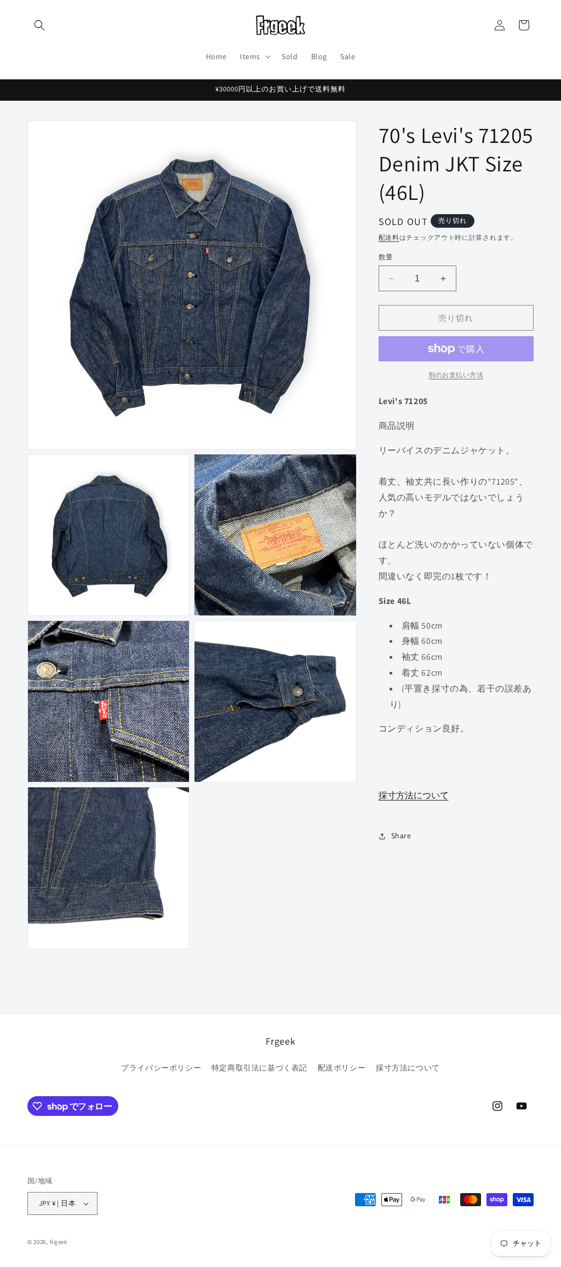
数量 (386, 257)
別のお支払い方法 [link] (455, 375)
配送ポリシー (342, 1068)
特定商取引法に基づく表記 (259, 1068)
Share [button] (401, 835)
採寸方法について (414, 795)
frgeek (58, 1242)
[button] (39, 25)
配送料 (389, 237)
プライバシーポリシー (161, 1068)
